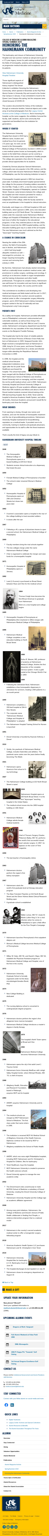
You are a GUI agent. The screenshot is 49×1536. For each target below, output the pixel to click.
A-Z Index (6, 1516)
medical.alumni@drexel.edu (15, 1386)
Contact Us (7, 1491)
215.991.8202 (22, 1534)
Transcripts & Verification (12, 1478)
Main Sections (12, 26)
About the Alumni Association (14, 1486)
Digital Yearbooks (14, 1420)
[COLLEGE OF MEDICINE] (19, 16)
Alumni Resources (10, 1482)
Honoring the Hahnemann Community (17, 1473)
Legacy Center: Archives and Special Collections (24, 1423)
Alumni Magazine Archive (34, 32)
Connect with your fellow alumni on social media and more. (24, 1398)
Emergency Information (22, 1519)
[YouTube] (12, 1528)
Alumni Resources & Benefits (18, 1426)
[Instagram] (8, 1528)
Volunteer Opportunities (12, 1451)
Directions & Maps (8, 1519)
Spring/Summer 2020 (10, 34)
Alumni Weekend (9, 1456)
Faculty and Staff (8, 2)
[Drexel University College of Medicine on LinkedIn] (12, 1407)
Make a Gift (25, 2)
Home (4, 32)
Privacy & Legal (28, 1516)
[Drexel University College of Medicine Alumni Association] (6, 1407)
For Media (13, 1516)
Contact (37, 1516)
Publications (20, 32)
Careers (20, 1516)
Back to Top (8, 1282)
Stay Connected (9, 1442)
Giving (6, 1447)
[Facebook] (4, 1528)
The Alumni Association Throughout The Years (24, 1428)
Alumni (18, 2)
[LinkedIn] (16, 1528)
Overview (7, 1438)
